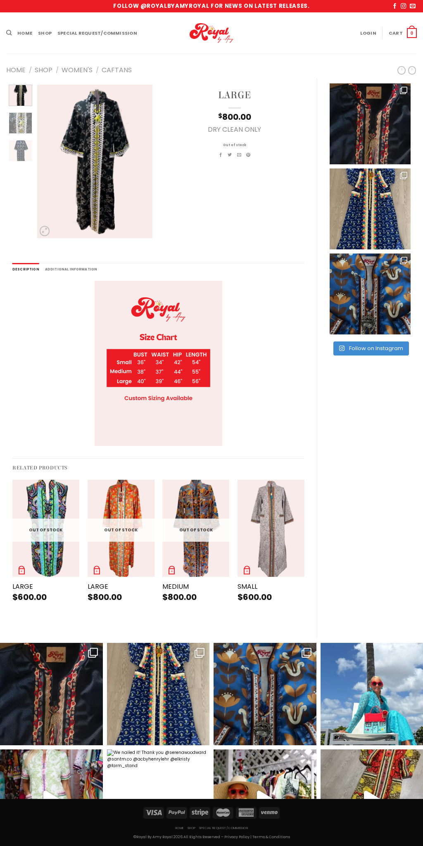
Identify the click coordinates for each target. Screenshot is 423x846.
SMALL (247, 587)
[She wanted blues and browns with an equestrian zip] (370, 294)
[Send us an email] (412, 6)
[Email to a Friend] (239, 155)
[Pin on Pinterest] (248, 155)
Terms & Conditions (271, 836)
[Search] (9, 33)
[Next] (139, 161)
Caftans (117, 70)
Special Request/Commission (97, 33)
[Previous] (49, 161)
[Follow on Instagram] (403, 6)
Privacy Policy (237, 836)
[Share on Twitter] (230, 155)
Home (24, 33)
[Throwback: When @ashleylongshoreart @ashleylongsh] (370, 208)
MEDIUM (175, 587)
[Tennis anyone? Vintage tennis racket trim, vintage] (370, 123)
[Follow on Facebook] (394, 6)
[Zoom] (45, 231)
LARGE (22, 587)
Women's (77, 70)
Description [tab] (25, 269)
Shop (45, 33)
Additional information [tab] (71, 269)
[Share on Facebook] (220, 155)
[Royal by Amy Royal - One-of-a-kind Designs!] (211, 33)
